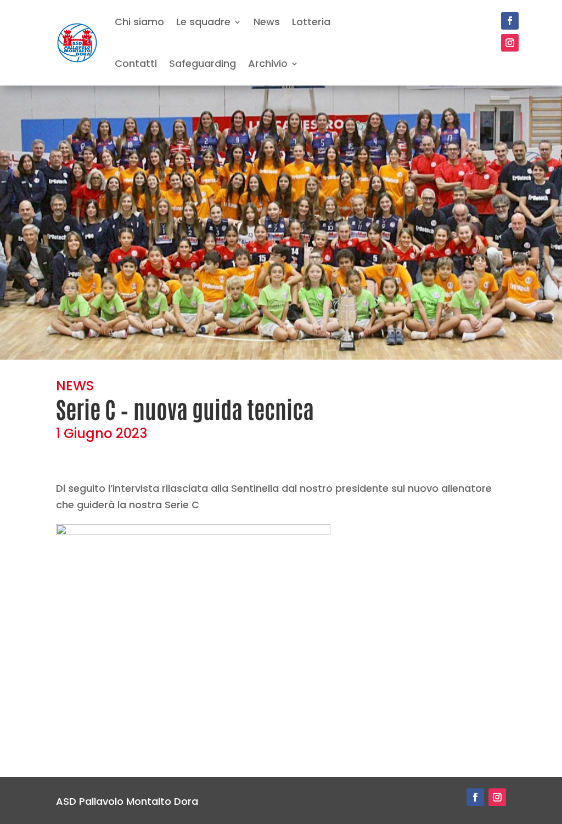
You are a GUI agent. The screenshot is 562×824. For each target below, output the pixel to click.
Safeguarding (202, 63)
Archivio (268, 63)
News (267, 22)
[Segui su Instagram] (510, 43)
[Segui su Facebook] (510, 21)
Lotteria (311, 22)
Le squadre (203, 22)
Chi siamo (139, 22)
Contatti (136, 63)
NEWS (75, 386)
